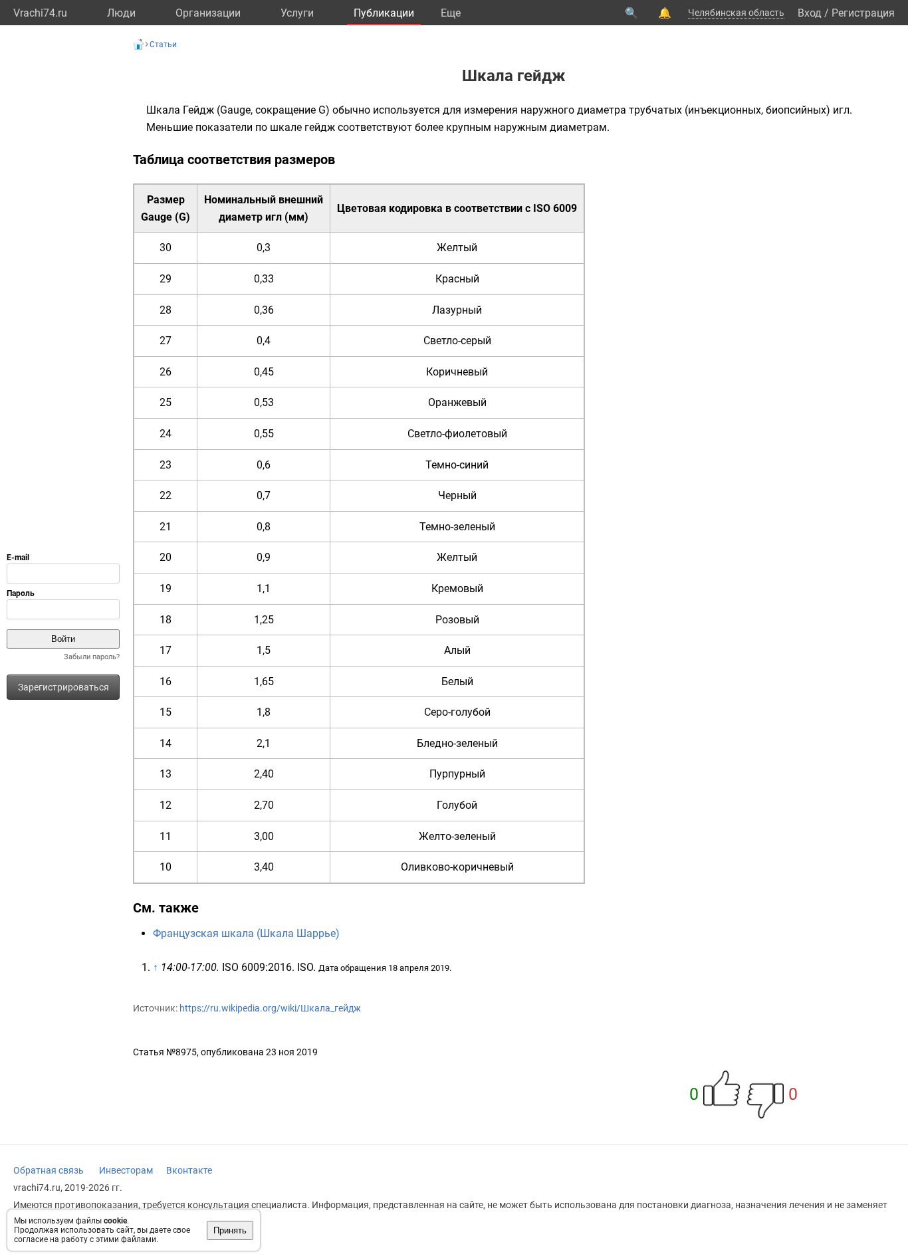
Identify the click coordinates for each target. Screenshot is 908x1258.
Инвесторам (126, 1170)
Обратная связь (48, 1170)
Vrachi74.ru (40, 13)
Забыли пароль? (92, 657)
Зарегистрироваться (63, 687)
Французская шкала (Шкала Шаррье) (246, 933)
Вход (810, 13)
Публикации (384, 13)
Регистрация (863, 13)
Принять (230, 1230)
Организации (208, 13)
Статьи (163, 44)
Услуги (297, 13)
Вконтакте (189, 1170)
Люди (121, 13)
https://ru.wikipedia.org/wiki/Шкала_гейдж (270, 1008)
